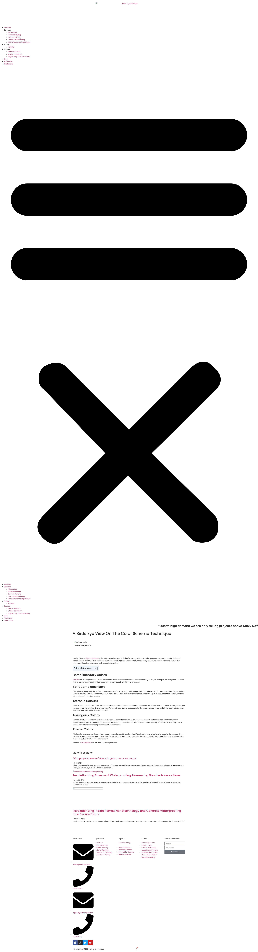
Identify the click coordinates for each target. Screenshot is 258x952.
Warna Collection (15, 54)
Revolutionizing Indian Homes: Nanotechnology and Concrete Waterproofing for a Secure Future (127, 812)
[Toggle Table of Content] (95, 668)
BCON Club (142, 948)
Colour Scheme (92, 658)
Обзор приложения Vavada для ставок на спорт (104, 758)
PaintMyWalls (86, 743)
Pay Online (8, 61)
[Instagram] (80, 942)
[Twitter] (85, 942)
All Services (12, 32)
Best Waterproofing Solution (19, 42)
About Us (7, 27)
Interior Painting (14, 35)
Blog (5, 59)
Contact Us (8, 64)
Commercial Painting (16, 40)
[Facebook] (75, 942)
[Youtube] (90, 942)
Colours (76, 680)
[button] (129, 324)
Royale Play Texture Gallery (19, 56)
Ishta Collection (14, 52)
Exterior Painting (14, 37)
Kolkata (11, 47)
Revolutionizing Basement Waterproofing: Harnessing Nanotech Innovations (126, 775)
